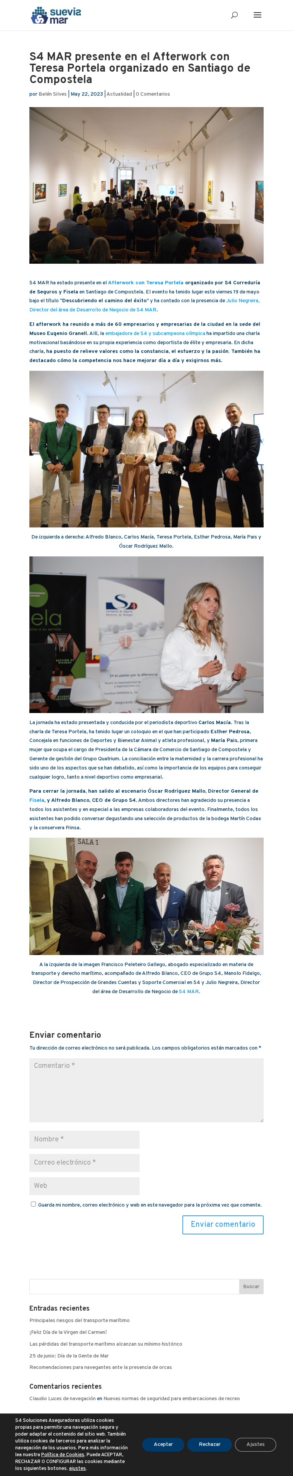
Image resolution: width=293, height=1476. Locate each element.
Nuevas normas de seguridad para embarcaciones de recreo (171, 1399)
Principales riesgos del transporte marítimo (79, 1320)
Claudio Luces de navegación (62, 1399)
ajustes (77, 1469)
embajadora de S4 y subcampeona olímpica (155, 333)
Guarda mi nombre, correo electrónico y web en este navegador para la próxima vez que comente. (150, 1205)
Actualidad (119, 94)
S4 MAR (189, 992)
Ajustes (255, 1444)
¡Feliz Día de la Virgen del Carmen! (68, 1332)
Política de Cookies (62, 1455)
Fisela (36, 800)
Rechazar (210, 1444)
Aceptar (163, 1444)
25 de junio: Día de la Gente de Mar (69, 1356)
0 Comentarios (153, 94)
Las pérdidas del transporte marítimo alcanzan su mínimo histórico (105, 1344)
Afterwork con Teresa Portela (146, 283)
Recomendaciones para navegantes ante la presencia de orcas (100, 1367)
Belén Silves (53, 94)
